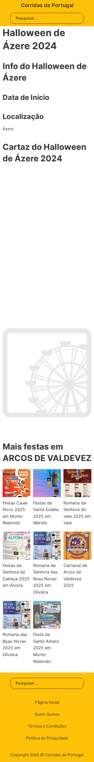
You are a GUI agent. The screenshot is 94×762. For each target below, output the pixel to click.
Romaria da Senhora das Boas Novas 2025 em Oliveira (45, 579)
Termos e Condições (47, 726)
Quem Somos (47, 714)
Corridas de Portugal (47, 5)
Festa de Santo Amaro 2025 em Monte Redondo (46, 648)
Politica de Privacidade (47, 738)
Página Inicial (47, 702)
